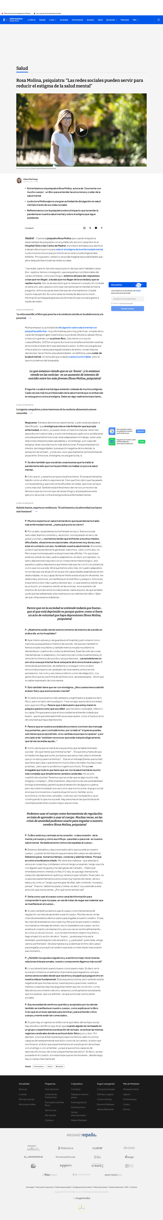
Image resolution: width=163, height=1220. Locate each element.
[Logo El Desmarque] (33, 1157)
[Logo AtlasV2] (49, 1174)
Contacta (75, 1089)
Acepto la (123, 303)
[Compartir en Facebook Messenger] (96, 228)
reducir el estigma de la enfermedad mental (79, 249)
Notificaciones (78, 1107)
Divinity (126, 1109)
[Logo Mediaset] (81, 1136)
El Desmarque (130, 1099)
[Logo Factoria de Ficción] (65, 1157)
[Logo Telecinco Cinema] (97, 1165)
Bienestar (59, 1066)
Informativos (38, 1066)
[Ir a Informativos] (16, 20)
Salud (22, 68)
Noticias (23, 1089)
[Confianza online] (81, 1210)
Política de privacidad (63, 1187)
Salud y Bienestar (105, 1109)
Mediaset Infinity (131, 1089)
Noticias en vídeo (27, 1104)
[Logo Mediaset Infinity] (34, 1148)
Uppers (126, 1094)
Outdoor (49, 1120)
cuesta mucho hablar (79, 356)
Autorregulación (79, 1102)
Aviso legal (30, 1187)
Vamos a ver (50, 1110)
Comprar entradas (106, 1089)
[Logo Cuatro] (97, 1148)
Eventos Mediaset (105, 1104)
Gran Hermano (52, 1089)
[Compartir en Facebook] (101, 228)
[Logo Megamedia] (83, 1198)
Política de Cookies (100, 1187)
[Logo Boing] (97, 1157)
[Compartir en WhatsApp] (84, 228)
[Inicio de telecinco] (4, 19)
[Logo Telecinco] (65, 1148)
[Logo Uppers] (65, 1166)
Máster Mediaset (79, 1120)
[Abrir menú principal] (158, 19)
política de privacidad (126, 303)
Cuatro (126, 1104)
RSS (126, 1187)
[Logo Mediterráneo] (113, 1175)
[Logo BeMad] (33, 1166)
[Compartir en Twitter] (90, 228)
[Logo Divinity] (129, 1148)
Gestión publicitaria (116, 1187)
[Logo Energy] (129, 1157)
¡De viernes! (50, 1115)
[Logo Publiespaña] (81, 1175)
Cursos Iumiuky (104, 1099)
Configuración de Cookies (81, 1187)
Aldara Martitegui (30, 179)
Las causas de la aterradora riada (48, 13)
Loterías (23, 1094)
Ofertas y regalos (105, 1094)
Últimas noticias (26, 1099)
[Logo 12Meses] (129, 1166)
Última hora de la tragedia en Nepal (17, 13)
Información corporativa (44, 1187)
